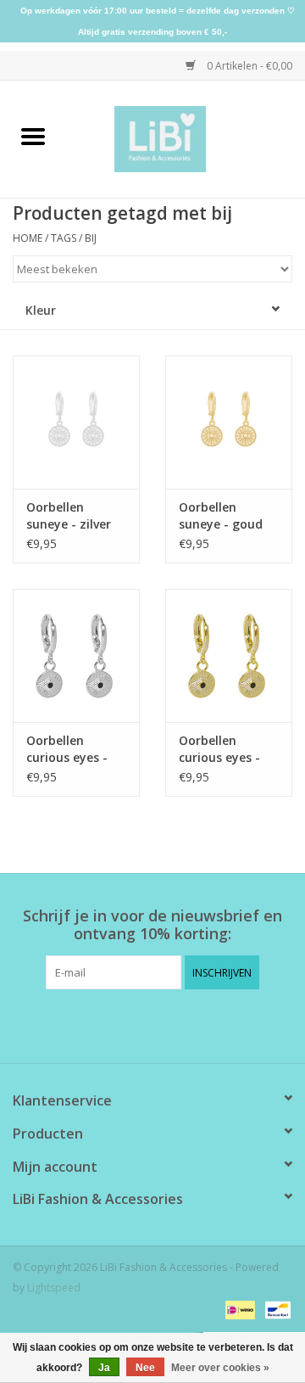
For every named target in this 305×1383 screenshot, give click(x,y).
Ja (104, 1368)
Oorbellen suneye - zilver (68, 515)
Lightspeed (53, 1287)
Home (27, 238)
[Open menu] (33, 136)
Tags (63, 238)
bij (91, 238)
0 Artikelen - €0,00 (248, 66)
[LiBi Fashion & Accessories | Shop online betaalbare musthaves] (186, 138)
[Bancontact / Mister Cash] (275, 1309)
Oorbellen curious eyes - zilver (67, 749)
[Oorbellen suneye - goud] (228, 422)
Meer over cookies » (220, 1368)
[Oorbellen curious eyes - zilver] (76, 655)
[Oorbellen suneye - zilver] (76, 422)
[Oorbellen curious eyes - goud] (228, 655)
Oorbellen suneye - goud (221, 515)
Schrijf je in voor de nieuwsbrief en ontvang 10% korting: (152, 925)
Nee (145, 1368)
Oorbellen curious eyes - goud (219, 749)
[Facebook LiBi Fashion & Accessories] (137, 1024)
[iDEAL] (238, 1309)
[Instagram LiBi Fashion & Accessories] (167, 1024)
